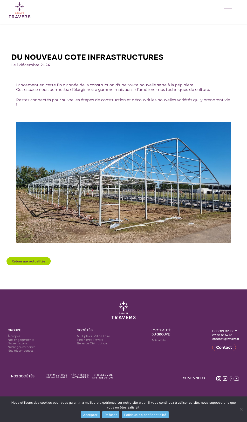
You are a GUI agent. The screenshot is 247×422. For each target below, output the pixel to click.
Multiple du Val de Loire (93, 336)
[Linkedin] (225, 378)
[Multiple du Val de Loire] (57, 376)
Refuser (111, 415)
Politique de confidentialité (145, 415)
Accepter (90, 415)
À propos (14, 336)
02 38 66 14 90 (222, 335)
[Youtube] (236, 378)
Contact (224, 347)
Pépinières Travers (90, 340)
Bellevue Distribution (92, 343)
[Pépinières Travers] (79, 376)
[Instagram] (218, 378)
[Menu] (228, 10)
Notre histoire (17, 343)
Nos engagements (21, 340)
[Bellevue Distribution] (102, 376)
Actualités (158, 340)
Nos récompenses (21, 350)
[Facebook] (230, 378)
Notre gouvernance (21, 347)
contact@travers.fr (225, 339)
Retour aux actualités (29, 261)
